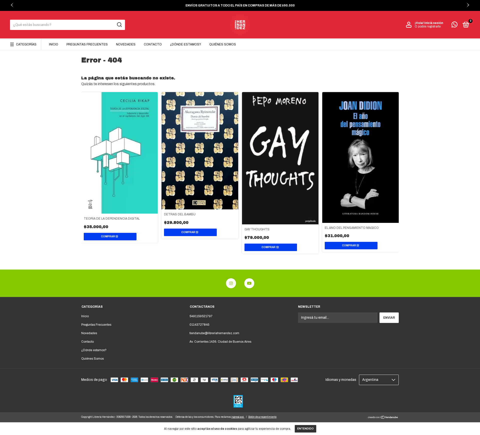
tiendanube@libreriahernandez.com (214, 333)
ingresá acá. (237, 417)
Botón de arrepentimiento (262, 417)
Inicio (53, 44)
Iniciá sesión (433, 23)
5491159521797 (201, 316)
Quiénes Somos (222, 44)
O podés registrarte (428, 26)
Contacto (153, 44)
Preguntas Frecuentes (87, 44)
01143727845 (199, 324)
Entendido (305, 428)
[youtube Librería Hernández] (249, 283)
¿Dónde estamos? (185, 44)
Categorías (26, 44)
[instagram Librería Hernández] (231, 283)
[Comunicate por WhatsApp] (454, 25)
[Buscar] (119, 24)
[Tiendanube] (383, 418)
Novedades (126, 44)
